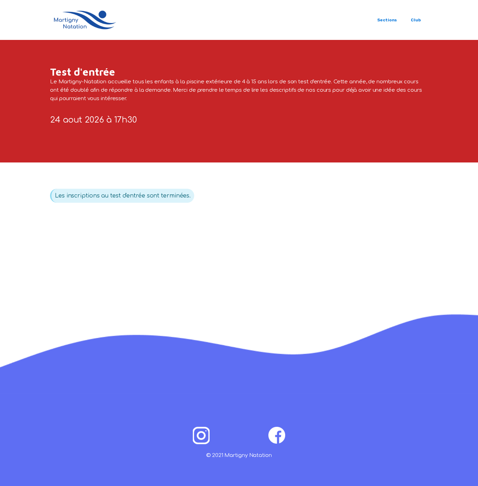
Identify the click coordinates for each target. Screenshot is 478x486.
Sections (387, 20)
